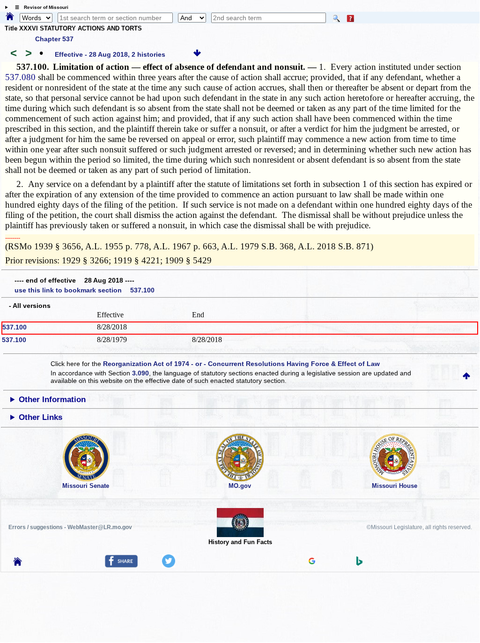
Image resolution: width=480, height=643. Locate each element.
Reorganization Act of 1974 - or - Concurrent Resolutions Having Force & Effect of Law (241, 363)
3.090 (140, 373)
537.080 (20, 77)
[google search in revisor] (312, 562)
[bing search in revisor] (359, 563)
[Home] (10, 17)
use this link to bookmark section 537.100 (85, 290)
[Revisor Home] (17, 563)
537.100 (14, 327)
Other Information (52, 399)
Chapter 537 (54, 39)
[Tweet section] (168, 565)
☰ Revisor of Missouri (39, 7)
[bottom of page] (197, 54)
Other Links (40, 417)
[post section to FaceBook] (121, 565)
